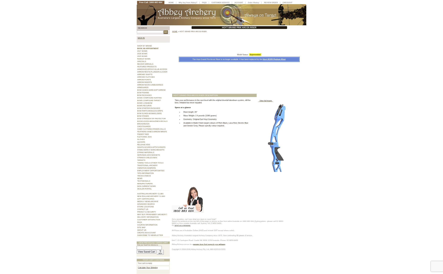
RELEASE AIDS (143, 145)
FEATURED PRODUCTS (147, 67)
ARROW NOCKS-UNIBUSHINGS (150, 85)
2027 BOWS (142, 51)
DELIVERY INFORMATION (148, 217)
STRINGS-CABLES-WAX (147, 158)
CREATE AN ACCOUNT (146, 233)
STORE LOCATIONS (145, 207)
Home (174, 31)
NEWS (139, 178)
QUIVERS (141, 142)
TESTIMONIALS (143, 181)
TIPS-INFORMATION (145, 173)
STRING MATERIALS (145, 152)
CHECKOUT (287, 2)
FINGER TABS (143, 134)
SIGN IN (141, 38)
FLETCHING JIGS (144, 137)
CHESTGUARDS (144, 126)
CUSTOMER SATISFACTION (148, 220)
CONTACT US (142, 209)
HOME (171, 2)
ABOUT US (141, 230)
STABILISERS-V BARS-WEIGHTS (150, 150)
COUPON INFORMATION (147, 225)
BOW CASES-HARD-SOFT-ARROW (151, 90)
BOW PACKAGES (144, 95)
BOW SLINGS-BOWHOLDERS (149, 113)
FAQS (139, 222)
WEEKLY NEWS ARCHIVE (147, 201)
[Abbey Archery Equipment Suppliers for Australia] (221, 15)
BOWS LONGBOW (144, 103)
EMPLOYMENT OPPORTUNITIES (150, 171)
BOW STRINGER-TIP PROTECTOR (151, 119)
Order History (253, 2)
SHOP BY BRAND (144, 46)
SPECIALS (141, 61)
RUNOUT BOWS (143, 59)
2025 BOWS (142, 56)
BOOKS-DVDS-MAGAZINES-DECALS (152, 121)
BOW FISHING (143, 93)
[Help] (160, 252)
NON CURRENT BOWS (146, 186)
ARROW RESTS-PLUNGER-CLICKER (152, 72)
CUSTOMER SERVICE (220, 2)
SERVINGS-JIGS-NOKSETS (148, 155)
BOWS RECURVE (144, 106)
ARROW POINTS (144, 80)
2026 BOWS (142, 54)
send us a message (182, 225)
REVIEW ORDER (271, 2)
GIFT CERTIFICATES (145, 199)
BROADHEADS (143, 124)
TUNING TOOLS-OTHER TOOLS (150, 163)
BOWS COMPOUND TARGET (149, 100)
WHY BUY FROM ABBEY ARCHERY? (152, 214)
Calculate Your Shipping (148, 268)
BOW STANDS (143, 116)
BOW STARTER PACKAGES (148, 108)
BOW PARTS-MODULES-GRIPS (150, 111)
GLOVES (141, 139)
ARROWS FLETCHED (146, 77)
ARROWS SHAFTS (144, 74)
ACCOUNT (238, 2)
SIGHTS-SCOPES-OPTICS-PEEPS (151, 147)
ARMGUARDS (142, 87)
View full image (266, 101)
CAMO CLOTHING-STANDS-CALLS (151, 129)
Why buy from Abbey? (188, 2)
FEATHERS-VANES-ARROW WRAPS (152, 132)
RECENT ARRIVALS (145, 64)
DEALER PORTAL (144, 189)
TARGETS (141, 160)
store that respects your (209, 244)
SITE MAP (141, 227)
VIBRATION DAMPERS (146, 168)
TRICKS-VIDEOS (144, 176)
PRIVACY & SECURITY (146, 212)
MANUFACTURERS (145, 184)
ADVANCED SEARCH (146, 204)
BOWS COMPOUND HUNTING (149, 98)
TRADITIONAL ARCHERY (147, 165)
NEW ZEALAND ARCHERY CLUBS (151, 196)
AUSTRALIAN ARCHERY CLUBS (150, 194)
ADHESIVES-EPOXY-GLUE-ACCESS (152, 69)
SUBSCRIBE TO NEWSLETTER (150, 235)
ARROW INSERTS (144, 82)
